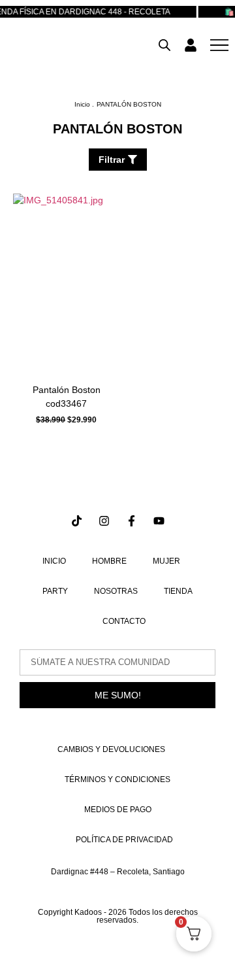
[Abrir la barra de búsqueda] (164, 44)
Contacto (124, 621)
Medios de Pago (117, 809)
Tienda (178, 591)
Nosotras (116, 591)
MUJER (166, 561)
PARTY (55, 591)
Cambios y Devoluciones (111, 749)
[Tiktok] (76, 520)
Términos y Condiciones (117, 779)
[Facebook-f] (131, 520)
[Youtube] (158, 520)
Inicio (54, 561)
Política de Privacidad (124, 839)
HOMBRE (109, 561)
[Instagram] (104, 520)
